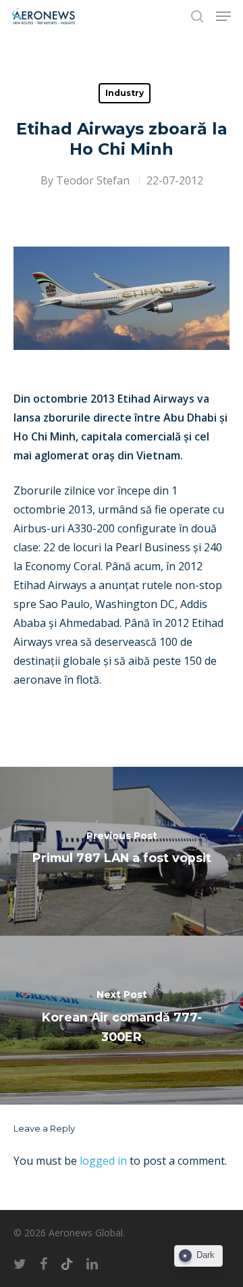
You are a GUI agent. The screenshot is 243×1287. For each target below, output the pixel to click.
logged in (103, 1160)
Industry (124, 93)
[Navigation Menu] (223, 16)
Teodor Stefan (93, 180)
